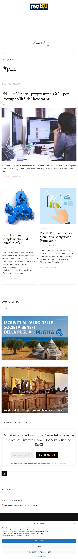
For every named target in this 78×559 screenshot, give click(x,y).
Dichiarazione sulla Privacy (39, 556)
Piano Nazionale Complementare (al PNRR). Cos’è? (15, 239)
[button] (75, 524)
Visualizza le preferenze (39, 552)
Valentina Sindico (9, 248)
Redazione (6, 104)
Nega (39, 547)
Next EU (39, 42)
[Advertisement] (39, 25)
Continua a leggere (10, 176)
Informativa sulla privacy (59, 463)
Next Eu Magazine (8, 89)
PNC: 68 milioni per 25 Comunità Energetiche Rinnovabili (56, 237)
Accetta (39, 541)
